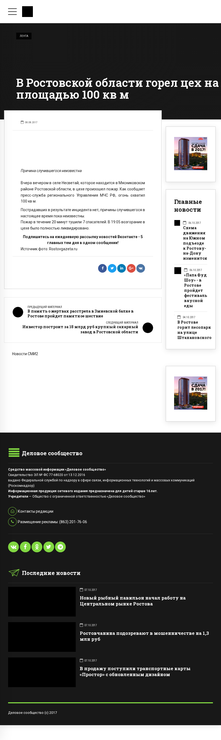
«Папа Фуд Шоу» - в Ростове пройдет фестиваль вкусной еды (195, 290)
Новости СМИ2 (25, 354)
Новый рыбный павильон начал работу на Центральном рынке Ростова (133, 601)
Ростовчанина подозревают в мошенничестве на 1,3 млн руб (144, 636)
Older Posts (83, 382)
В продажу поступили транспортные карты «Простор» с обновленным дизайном (135, 671)
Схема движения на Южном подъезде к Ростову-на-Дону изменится (195, 243)
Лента (24, 36)
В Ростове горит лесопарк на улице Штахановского (194, 330)
